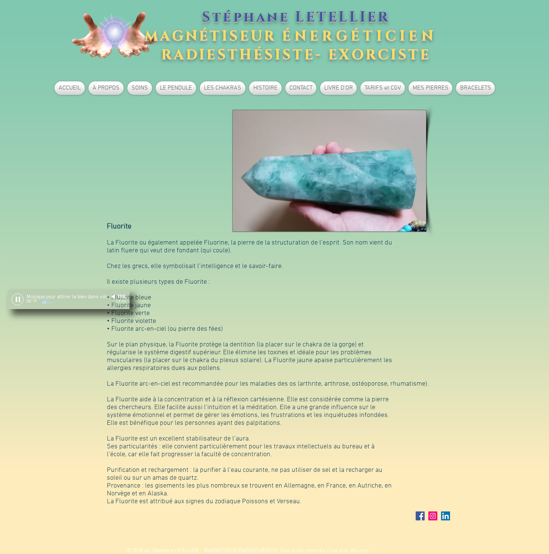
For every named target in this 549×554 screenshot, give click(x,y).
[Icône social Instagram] (432, 515)
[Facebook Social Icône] (420, 515)
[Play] (17, 299)
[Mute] (114, 296)
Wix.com (359, 551)
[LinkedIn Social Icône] (445, 515)
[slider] (122, 296)
